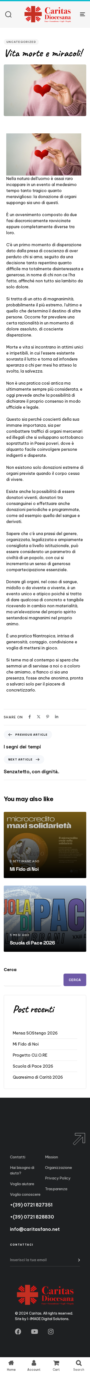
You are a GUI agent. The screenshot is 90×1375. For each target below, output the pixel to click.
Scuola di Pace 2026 (33, 1066)
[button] (8, 14)
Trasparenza (56, 1188)
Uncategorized (21, 42)
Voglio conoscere (25, 1194)
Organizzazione (58, 1167)
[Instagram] (51, 1331)
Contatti (17, 1157)
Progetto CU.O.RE (30, 1055)
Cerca (10, 969)
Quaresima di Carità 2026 (38, 1077)
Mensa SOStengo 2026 (35, 1033)
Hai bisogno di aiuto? (22, 1170)
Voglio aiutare (22, 1183)
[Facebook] (18, 1331)
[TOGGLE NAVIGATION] (71, 14)
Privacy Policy (57, 1178)
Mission (51, 1157)
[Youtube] (34, 1331)
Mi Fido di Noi (26, 1044)
